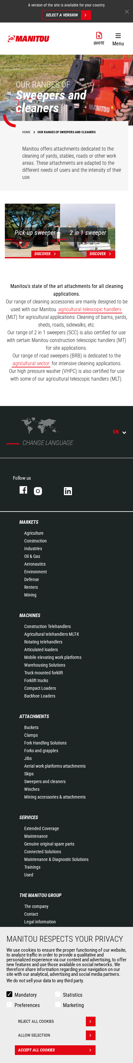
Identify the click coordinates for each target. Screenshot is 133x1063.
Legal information (40, 921)
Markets (28, 522)
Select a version (62, 15)
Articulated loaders (41, 649)
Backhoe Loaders (39, 695)
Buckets (31, 727)
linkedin (72, 490)
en (116, 432)
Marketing (73, 1005)
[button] (118, 38)
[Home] (29, 38)
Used (28, 874)
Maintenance (36, 836)
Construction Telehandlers (47, 626)
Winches (31, 789)
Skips (29, 773)
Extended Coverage (41, 828)
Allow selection (34, 1035)
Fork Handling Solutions (45, 742)
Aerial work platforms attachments (55, 766)
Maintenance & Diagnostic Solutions (56, 859)
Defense (31, 579)
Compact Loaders (40, 688)
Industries (33, 548)
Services (28, 817)
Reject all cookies (36, 1021)
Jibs (28, 758)
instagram (42, 490)
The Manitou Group (40, 895)
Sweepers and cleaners (45, 781)
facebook (20, 490)
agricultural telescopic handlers (89, 309)
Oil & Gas (32, 556)
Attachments (34, 716)
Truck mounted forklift (43, 672)
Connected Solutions (42, 851)
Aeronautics (35, 564)
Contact (31, 914)
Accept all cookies (36, 1050)
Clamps (31, 735)
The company (36, 906)
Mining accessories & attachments (55, 797)
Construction (35, 540)
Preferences (27, 1005)
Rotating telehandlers (43, 641)
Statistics (72, 995)
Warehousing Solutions (44, 665)
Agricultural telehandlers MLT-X (51, 634)
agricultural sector (31, 363)
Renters (31, 587)
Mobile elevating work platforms (52, 657)
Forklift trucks (36, 680)
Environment (35, 571)
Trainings (32, 867)
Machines (29, 615)
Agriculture (34, 533)
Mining (30, 594)
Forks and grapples (41, 750)
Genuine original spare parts (49, 843)
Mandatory (26, 995)
